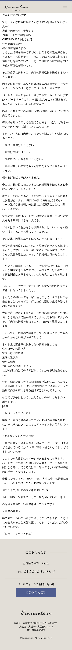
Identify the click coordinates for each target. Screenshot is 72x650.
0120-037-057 (40, 571)
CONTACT (36, 593)
